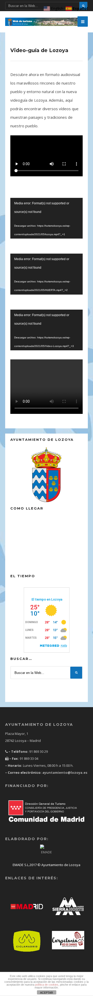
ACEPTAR (46, 992)
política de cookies (46, 984)
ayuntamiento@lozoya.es (64, 772)
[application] (46, 218)
